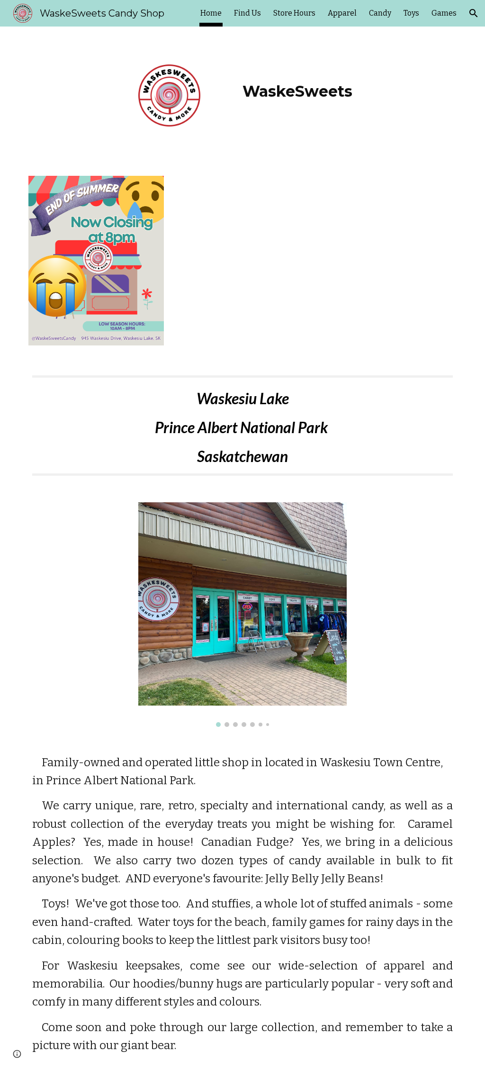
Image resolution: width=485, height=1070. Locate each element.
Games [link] (444, 13)
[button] (473, 13)
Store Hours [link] (294, 13)
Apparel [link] (342, 13)
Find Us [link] (247, 13)
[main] (297, 84)
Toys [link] (411, 13)
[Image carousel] (242, 614)
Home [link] (211, 13)
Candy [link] (380, 13)
